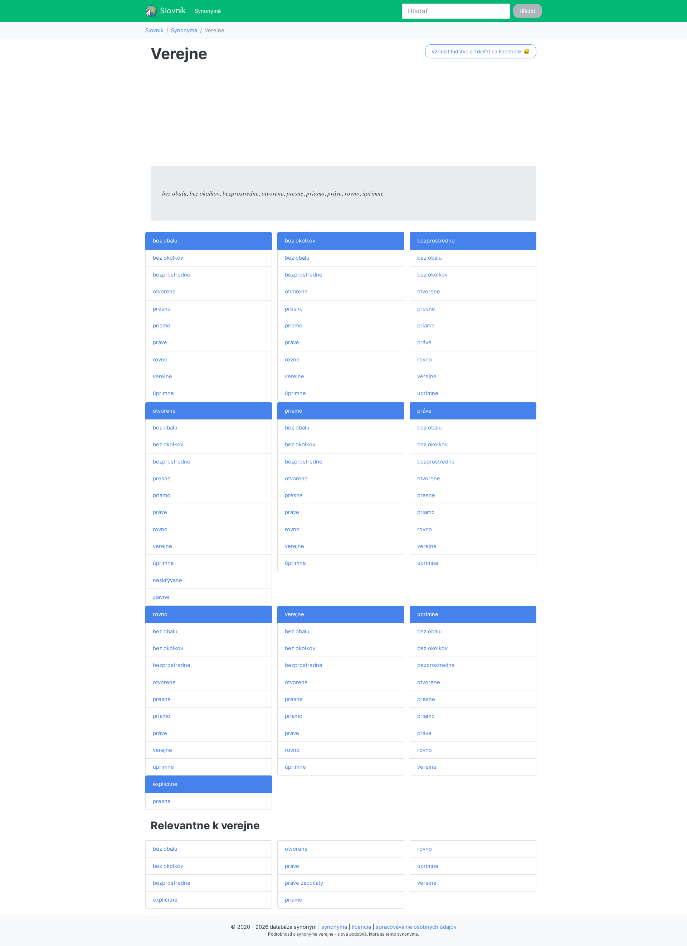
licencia (361, 927)
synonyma (334, 927)
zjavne (161, 597)
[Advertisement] (343, 116)
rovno (160, 359)
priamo (161, 325)
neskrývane (167, 580)
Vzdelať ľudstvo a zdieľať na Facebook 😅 (481, 51)
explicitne (165, 784)
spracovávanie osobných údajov (416, 927)
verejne (162, 376)
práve (160, 342)
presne (162, 309)
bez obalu (165, 240)
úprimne (163, 393)
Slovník (172, 10)
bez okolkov (168, 258)
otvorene (164, 291)
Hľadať (527, 11)
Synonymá (209, 11)
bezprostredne (171, 275)
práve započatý (304, 883)
